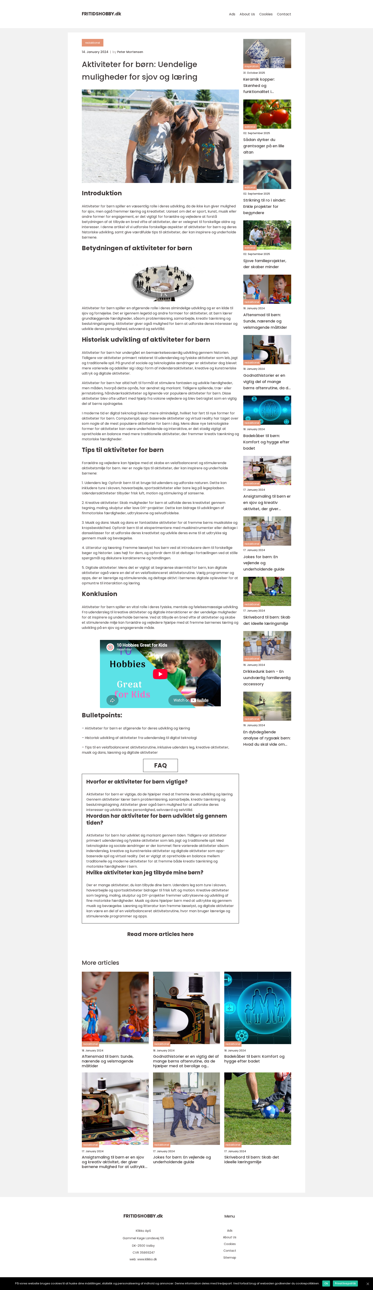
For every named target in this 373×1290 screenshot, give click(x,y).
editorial (250, 127)
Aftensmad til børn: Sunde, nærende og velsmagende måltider (265, 321)
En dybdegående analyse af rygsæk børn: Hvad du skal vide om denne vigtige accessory (267, 738)
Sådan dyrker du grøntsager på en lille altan (263, 146)
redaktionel (92, 43)
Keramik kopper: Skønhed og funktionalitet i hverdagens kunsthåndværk (259, 86)
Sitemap (229, 1257)
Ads (232, 14)
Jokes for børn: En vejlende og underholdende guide (263, 563)
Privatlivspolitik (345, 1283)
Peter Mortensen (130, 51)
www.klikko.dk (147, 1259)
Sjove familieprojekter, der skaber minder (264, 264)
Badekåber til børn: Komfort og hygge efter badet (266, 442)
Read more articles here (160, 934)
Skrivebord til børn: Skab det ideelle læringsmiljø (266, 620)
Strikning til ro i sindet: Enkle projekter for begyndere (264, 206)
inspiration (252, 66)
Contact (284, 14)
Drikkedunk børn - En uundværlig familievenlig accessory (267, 678)
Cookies (266, 14)
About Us (247, 14)
